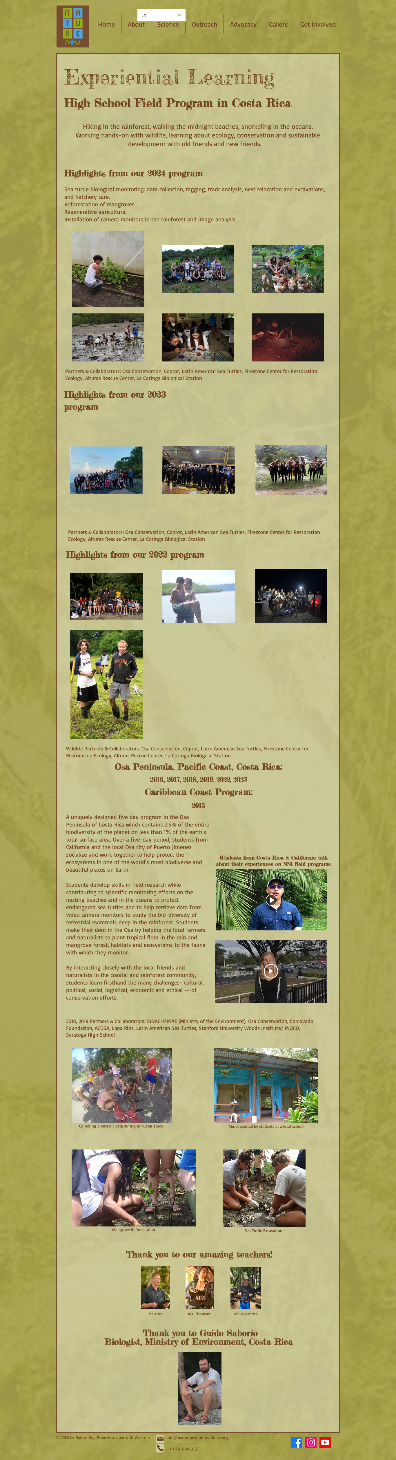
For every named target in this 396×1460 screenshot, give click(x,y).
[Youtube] (325, 1442)
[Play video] (271, 971)
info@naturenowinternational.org (197, 1437)
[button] (168, 24)
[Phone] (160, 1448)
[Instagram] (311, 1442)
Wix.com (142, 1437)
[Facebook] (296, 1442)
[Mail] (160, 1439)
